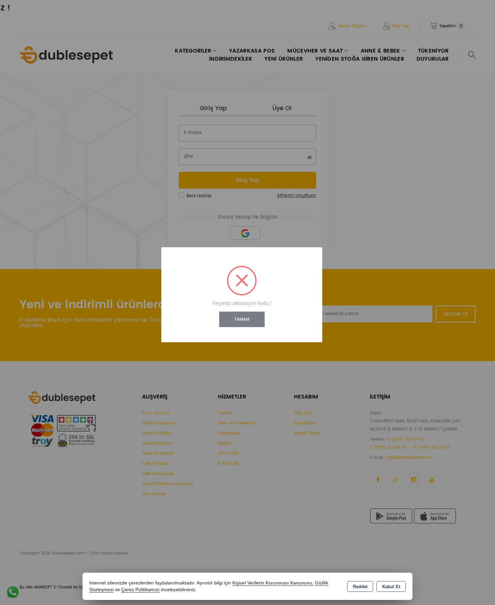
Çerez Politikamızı (140, 589)
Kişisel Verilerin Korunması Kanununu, (273, 582)
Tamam (242, 319)
